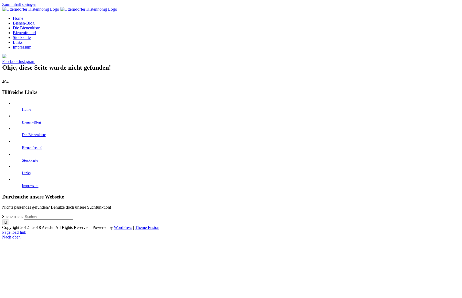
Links (26, 173)
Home (26, 110)
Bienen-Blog (31, 122)
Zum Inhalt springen (19, 4)
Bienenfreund (32, 148)
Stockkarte (30, 160)
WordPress (123, 227)
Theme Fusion (147, 227)
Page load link (14, 232)
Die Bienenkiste (34, 135)
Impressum (30, 186)
